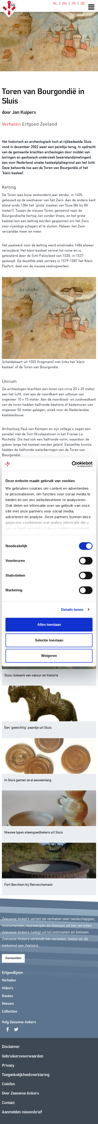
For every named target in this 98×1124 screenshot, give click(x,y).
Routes (7, 996)
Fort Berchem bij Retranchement (28, 884)
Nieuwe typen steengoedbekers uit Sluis (33, 832)
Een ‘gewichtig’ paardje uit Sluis (28, 727)
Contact (8, 1103)
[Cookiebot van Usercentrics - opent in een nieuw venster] (72, 464)
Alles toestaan (49, 624)
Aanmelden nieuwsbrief (22, 1112)
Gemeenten (13, 958)
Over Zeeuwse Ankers (20, 1093)
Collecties (9, 1012)
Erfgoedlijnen (12, 973)
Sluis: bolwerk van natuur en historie (31, 675)
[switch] (86, 560)
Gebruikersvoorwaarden (22, 1056)
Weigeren (49, 656)
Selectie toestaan (49, 640)
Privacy (8, 1066)
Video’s (7, 988)
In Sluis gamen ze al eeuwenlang (27, 779)
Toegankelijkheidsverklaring (25, 1075)
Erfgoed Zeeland (39, 123)
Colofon (8, 1084)
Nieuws (8, 1004)
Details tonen (72, 609)
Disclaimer (11, 1047)
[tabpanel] (49, 35)
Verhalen (9, 980)
